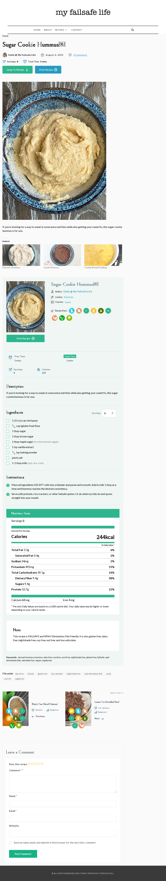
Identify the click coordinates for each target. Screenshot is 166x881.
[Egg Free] (79, 311)
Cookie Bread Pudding (95, 267)
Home (37, 30)
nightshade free (73, 674)
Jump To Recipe (15, 69)
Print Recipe (46, 69)
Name (13, 796)
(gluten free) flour (26, 426)
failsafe (31, 674)
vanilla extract (23, 447)
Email (13, 810)
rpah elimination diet (93, 674)
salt (17, 457)
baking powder (24, 452)
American (68, 297)
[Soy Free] (55, 318)
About (48, 30)
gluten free (42, 674)
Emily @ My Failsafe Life (22, 55)
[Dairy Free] (72, 311)
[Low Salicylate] (101, 311)
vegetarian (19, 679)
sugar (19, 430)
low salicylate (57, 674)
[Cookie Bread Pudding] (103, 255)
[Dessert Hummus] (21, 255)
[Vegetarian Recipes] (69, 318)
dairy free (19, 674)
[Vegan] (62, 318)
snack (108, 674)
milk (28, 463)
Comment (15, 770)
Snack (5, 35)
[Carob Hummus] (62, 255)
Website (14, 825)
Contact (76, 30)
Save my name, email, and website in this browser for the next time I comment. (55, 842)
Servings (96, 413)
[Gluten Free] (93, 311)
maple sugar (35, 441)
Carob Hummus (51, 267)
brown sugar (23, 436)
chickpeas (25, 420)
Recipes (59, 30)
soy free (7, 679)
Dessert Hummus (11, 267)
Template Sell (106, 873)
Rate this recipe (18, 764)
